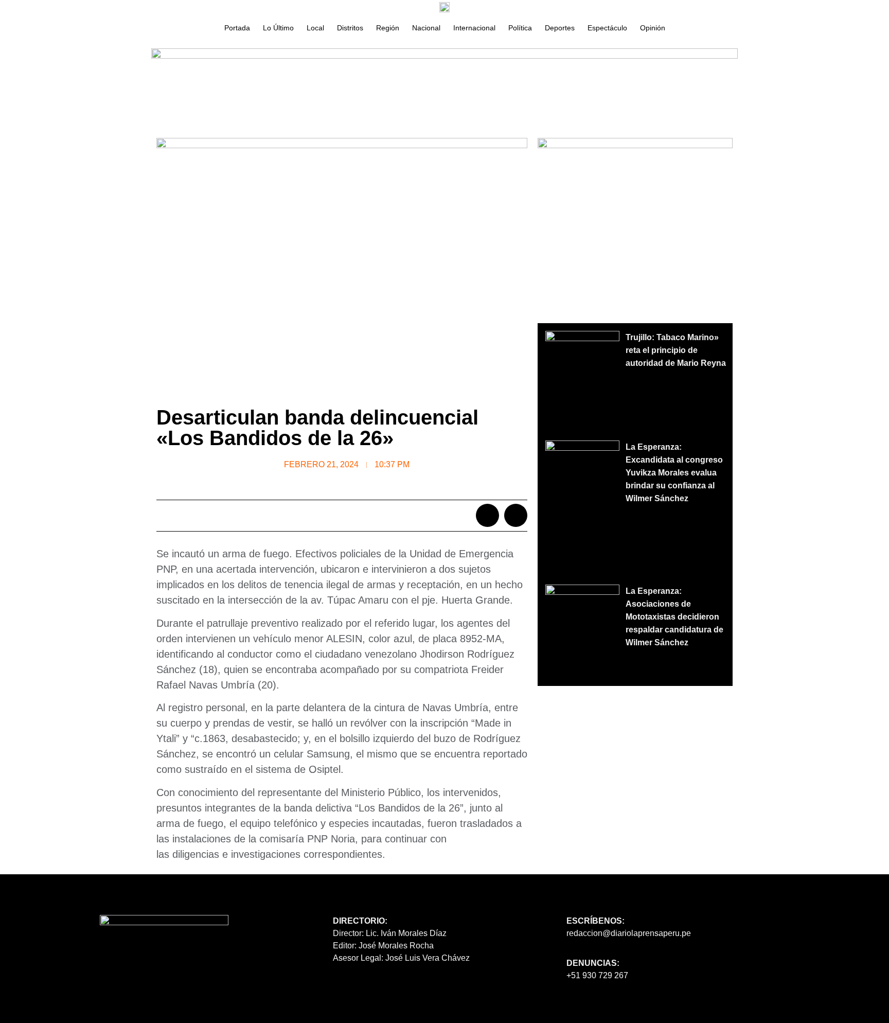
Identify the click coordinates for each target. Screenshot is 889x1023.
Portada (237, 28)
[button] (487, 515)
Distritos (350, 28)
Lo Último (278, 28)
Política (520, 28)
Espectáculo (607, 28)
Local (315, 28)
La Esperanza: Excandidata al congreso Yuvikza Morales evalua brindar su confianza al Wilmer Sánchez (674, 473)
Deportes (560, 28)
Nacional (426, 28)
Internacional (474, 28)
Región (387, 28)
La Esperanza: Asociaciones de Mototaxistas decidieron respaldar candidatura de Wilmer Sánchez (674, 617)
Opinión (652, 28)
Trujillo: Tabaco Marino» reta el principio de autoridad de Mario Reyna (676, 350)
